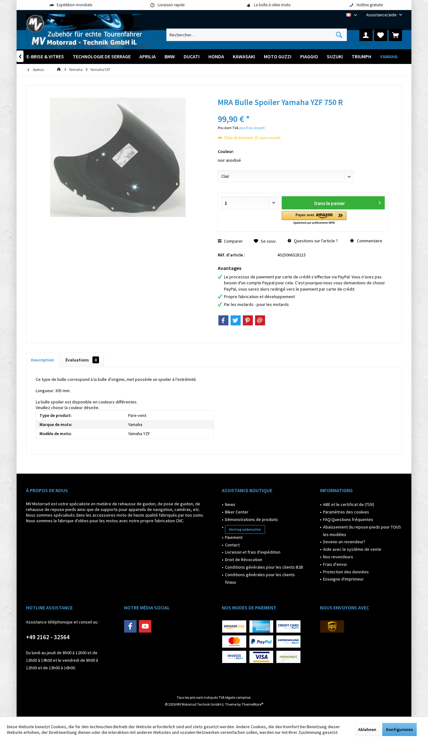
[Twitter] (236, 320)
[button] (314, 218)
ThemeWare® (252, 704)
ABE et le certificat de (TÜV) (348, 504)
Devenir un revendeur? (344, 542)
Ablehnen (367, 729)
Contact (232, 545)
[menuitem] (382, 15)
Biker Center (236, 512)
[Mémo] (380, 35)
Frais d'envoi (335, 564)
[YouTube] (145, 626)
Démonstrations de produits (251, 519)
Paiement (234, 537)
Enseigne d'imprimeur (343, 579)
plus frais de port (252, 127)
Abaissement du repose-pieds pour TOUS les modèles (362, 530)
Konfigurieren (399, 729)
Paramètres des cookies (346, 512)
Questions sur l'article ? (315, 241)
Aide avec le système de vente (352, 549)
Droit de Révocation (243, 559)
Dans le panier (329, 203)
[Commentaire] (303, 110)
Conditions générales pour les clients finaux (260, 578)
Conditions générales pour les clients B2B (264, 567)
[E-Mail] (260, 320)
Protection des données (346, 572)
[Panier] (395, 35)
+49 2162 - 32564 (48, 637)
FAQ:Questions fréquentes (348, 519)
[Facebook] (223, 320)
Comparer (233, 241)
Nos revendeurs (338, 557)
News (230, 504)
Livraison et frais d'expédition (252, 552)
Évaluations (81, 360)
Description (42, 360)
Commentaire (369, 241)
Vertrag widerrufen (245, 529)
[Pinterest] (248, 320)
